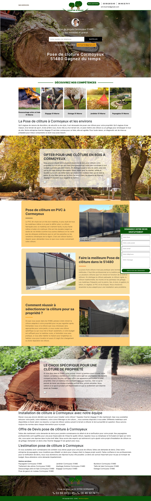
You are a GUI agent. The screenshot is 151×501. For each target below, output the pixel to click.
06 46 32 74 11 (124, 4)
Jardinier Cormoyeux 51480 (67, 464)
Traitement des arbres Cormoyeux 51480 (34, 466)
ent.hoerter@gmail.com (110, 7)
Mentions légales (83, 498)
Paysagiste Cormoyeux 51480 (30, 464)
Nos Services (23, 5)
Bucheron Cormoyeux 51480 (105, 464)
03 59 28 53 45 (109, 4)
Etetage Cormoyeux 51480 (104, 469)
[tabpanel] (75, 167)
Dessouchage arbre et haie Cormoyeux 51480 (36, 469)
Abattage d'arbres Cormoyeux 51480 (70, 466)
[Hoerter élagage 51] (75, 480)
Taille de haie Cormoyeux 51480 (106, 466)
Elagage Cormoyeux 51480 (66, 469)
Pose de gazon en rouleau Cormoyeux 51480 (36, 471)
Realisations (93, 4)
